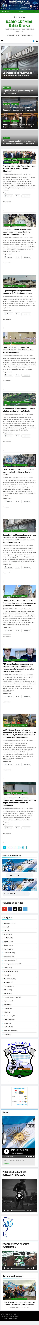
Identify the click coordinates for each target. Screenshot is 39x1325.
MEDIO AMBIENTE (9, 971)
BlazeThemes (13, 1318)
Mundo (6, 975)
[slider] (18, 1210)
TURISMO (7, 1034)
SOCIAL (6, 1023)
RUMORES (7, 1008)
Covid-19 (6, 934)
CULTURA (7, 938)
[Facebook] (10, 909)
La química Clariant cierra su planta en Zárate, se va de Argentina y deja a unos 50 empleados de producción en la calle (19, 110)
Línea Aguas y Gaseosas (11, 964)
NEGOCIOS (7, 982)
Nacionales (15, 69)
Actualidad (7, 69)
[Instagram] (15, 909)
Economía (7, 949)
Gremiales (6, 138)
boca (5, 927)
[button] (19, 1195)
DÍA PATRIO (7, 945)
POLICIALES (7, 986)
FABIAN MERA (8, 174)
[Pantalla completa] (34, 1211)
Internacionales (17, 401)
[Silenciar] (31, 1211)
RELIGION (7, 1005)
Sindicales (24, 465)
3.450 (20, 847)
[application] (19, 1195)
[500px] (25, 909)
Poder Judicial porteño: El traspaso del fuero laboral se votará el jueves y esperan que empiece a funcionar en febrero (19, 603)
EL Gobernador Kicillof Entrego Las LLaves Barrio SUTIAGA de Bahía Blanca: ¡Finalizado (19, 168)
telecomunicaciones (10, 1030)
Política (23, 225)
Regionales (7, 1001)
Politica (28, 159)
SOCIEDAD (30, 343)
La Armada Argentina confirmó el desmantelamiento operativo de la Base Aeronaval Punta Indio (17, 11)
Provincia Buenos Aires (11, 162)
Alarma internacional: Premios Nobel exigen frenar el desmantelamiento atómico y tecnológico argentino (17, 231)
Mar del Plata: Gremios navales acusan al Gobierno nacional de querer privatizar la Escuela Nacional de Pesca (19, 1304)
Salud (5, 1012)
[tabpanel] (19, 1294)
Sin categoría (8, 1016)
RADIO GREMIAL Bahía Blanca (19, 24)
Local (14, 159)
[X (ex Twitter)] (20, 909)
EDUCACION (7, 953)
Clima (5, 930)
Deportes (6, 942)
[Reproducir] (5, 1211)
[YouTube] (4, 909)
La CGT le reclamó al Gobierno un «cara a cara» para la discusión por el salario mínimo (19, 472)
